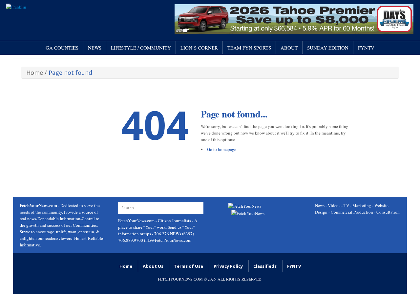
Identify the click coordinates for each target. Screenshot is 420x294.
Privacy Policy (228, 266)
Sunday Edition (327, 47)
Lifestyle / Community (141, 47)
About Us (153, 266)
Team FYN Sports (249, 47)
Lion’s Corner (199, 47)
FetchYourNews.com (137, 220)
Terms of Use (188, 266)
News (94, 47)
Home (34, 72)
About (289, 47)
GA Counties (62, 47)
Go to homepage (221, 149)
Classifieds (265, 266)
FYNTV (366, 47)
